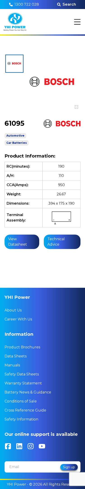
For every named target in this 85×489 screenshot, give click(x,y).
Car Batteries (16, 142)
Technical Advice (56, 242)
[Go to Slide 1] (14, 64)
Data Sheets (16, 356)
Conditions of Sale (21, 401)
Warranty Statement (23, 383)
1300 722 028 (27, 4)
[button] (52, 82)
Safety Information (21, 419)
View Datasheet (17, 242)
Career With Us (18, 319)
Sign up (69, 467)
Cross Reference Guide (25, 410)
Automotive (15, 135)
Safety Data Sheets (22, 374)
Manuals (12, 365)
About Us (13, 310)
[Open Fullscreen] (76, 106)
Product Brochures (22, 347)
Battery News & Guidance (28, 392)
